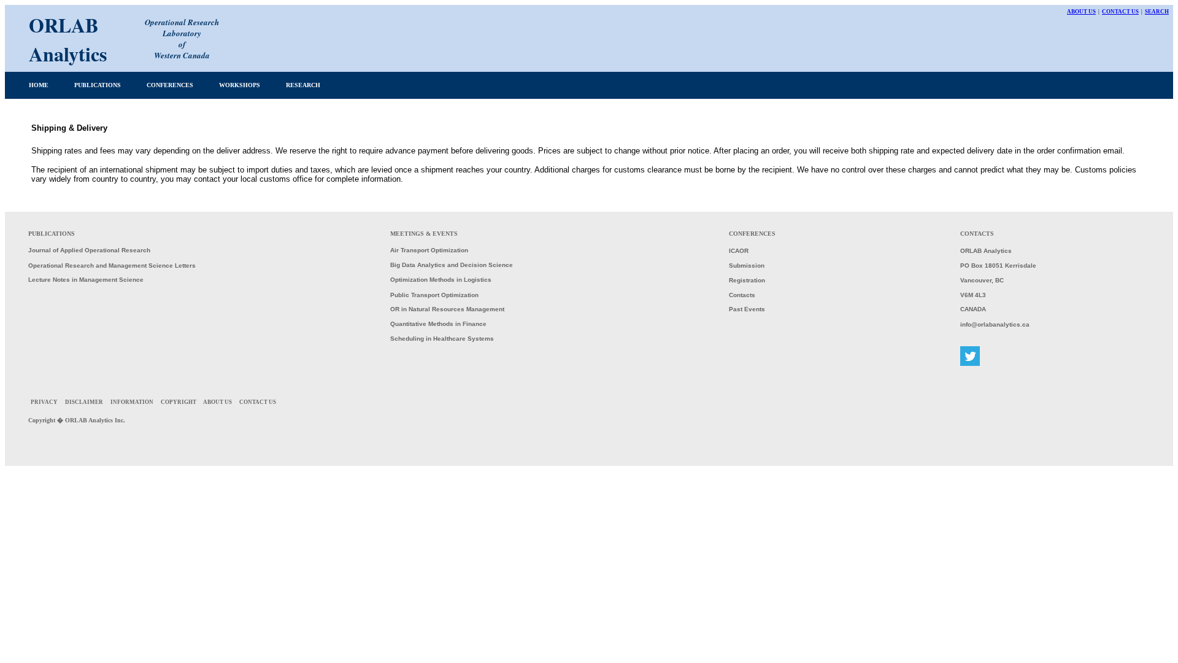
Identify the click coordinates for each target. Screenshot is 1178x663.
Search (1157, 12)
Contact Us (1120, 12)
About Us (1081, 12)
